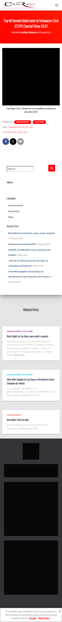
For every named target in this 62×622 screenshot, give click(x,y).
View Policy (44, 618)
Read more (19, 355)
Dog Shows (39, 122)
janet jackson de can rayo (21, 127)
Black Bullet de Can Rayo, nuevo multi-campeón (31, 233)
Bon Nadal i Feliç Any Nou (18, 419)
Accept (32, 618)
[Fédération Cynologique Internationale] (31, 451)
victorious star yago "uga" (15, 132)
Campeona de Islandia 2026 (22, 244)
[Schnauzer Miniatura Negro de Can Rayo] (20, 5)
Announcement (22, 122)
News (11, 217)
